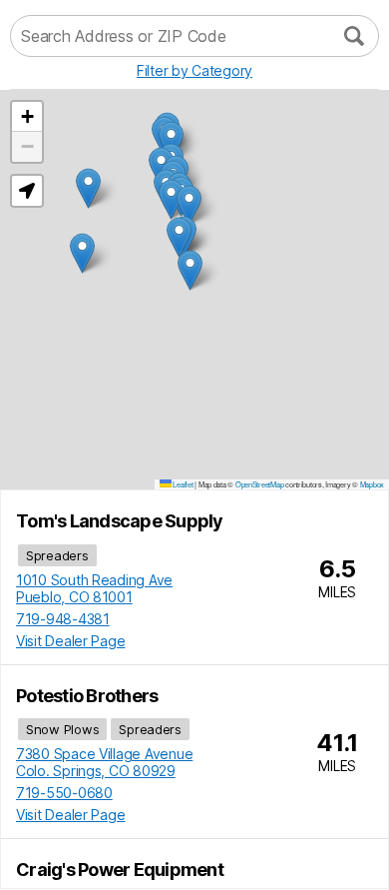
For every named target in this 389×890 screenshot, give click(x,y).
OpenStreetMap (259, 483)
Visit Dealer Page (70, 640)
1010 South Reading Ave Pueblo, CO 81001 (94, 588)
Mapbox (372, 483)
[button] (190, 270)
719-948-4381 (63, 618)
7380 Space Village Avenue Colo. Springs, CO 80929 (104, 762)
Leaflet (183, 483)
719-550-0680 (64, 792)
